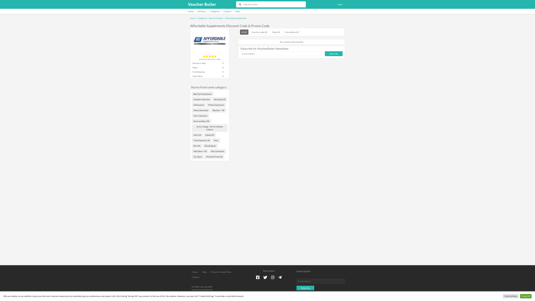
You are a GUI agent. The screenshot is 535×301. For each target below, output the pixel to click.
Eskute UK (209, 135)
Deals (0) (276, 32)
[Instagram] (272, 277)
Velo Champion (217, 151)
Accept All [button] (526, 296)
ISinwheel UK (220, 99)
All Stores (202, 11)
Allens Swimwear (201, 110)
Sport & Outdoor (216, 18)
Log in (340, 4)
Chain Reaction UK (202, 140)
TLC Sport (198, 157)
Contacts (227, 11)
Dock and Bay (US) (201, 121)
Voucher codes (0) (259, 32)
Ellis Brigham (210, 146)
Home (190, 11)
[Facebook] (258, 277)
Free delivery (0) (292, 32)
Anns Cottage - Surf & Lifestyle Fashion (210, 128)
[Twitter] (265, 277)
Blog (237, 11)
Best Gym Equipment (203, 94)
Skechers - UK (218, 110)
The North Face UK (214, 157)
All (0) (244, 32)
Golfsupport (199, 105)
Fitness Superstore (216, 105)
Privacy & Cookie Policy (221, 272)
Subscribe (333, 54)
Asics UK (197, 135)
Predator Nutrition (202, 99)
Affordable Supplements (236, 18)
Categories (214, 11)
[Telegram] (280, 277)
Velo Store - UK (200, 151)
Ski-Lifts (197, 146)
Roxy (216, 140)
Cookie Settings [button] (510, 296)
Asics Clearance (200, 116)
